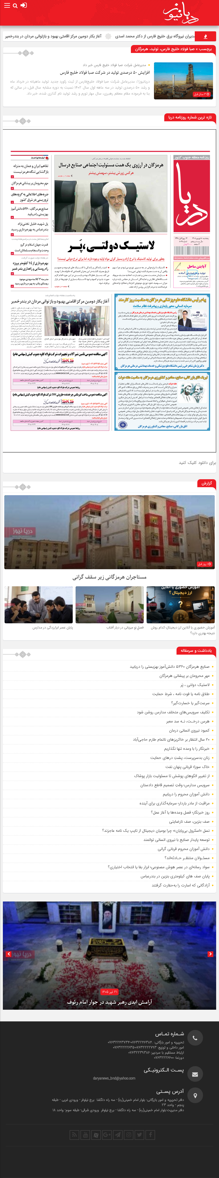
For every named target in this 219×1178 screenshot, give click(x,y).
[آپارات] (96, 1135)
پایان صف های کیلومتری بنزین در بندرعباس (175, 876)
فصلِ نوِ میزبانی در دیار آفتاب (125, 627)
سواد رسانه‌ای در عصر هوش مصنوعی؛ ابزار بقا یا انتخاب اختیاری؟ (159, 867)
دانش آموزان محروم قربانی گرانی (184, 849)
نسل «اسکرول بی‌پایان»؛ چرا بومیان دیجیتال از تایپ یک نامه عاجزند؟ (156, 830)
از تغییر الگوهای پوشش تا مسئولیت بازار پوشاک (172, 776)
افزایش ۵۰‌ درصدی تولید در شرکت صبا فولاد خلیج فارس (105, 73)
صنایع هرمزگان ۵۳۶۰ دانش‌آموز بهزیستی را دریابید (170, 666)
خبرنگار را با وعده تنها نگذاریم (187, 748)
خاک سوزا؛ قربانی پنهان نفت (187, 767)
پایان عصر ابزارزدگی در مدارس (53, 627)
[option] (109, 956)
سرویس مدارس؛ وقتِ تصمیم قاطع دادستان (175, 785)
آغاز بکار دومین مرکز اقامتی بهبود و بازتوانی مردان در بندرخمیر (108, 36)
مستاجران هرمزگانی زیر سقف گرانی (109, 577)
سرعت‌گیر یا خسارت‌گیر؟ (190, 703)
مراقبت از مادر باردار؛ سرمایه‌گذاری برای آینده (174, 803)
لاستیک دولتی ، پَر (195, 685)
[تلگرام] (118, 1135)
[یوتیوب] (85, 1135)
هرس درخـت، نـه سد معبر (188, 721)
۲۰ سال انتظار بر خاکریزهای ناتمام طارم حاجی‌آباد (171, 739)
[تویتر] (139, 1135)
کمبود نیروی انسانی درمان (189, 730)
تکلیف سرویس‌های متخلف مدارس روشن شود (173, 712)
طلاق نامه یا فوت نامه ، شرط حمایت (181, 694)
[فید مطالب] (74, 1135)
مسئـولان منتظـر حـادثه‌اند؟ (187, 858)
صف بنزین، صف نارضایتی (189, 821)
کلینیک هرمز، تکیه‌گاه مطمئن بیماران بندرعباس (109, 1002)
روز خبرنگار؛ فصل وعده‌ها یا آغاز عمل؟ (180, 812)
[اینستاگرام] (128, 1135)
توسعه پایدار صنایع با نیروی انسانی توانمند (176, 840)
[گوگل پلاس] (107, 1135)
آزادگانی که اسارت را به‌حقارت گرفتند (181, 885)
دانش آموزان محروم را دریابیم (186, 794)
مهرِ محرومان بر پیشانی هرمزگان (184, 676)
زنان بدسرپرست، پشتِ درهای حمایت (180, 758)
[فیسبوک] (150, 1135)
